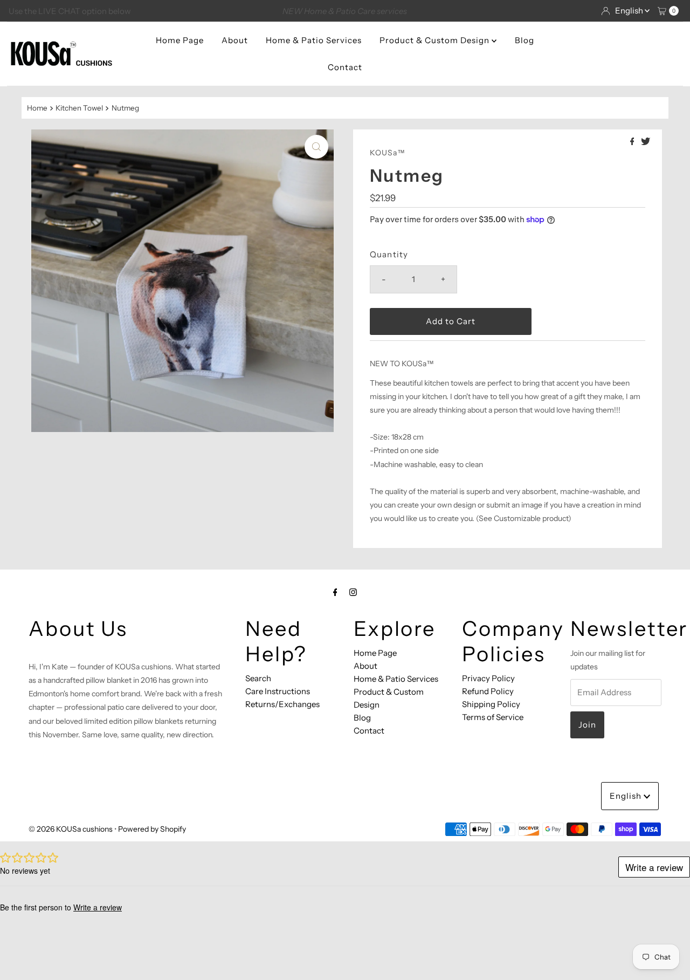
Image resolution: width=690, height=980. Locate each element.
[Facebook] (335, 592)
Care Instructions (277, 691)
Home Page (180, 40)
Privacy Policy (488, 678)
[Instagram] (353, 592)
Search (258, 678)
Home (37, 108)
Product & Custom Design (436, 40)
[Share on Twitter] (645, 141)
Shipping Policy (491, 704)
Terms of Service (492, 717)
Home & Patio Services (314, 40)
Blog (524, 40)
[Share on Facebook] (633, 141)
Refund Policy (488, 691)
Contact (345, 67)
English (630, 10)
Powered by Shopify (152, 829)
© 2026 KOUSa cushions (71, 829)
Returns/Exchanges (282, 704)
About (235, 40)
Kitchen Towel (79, 108)
